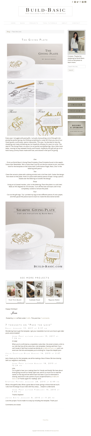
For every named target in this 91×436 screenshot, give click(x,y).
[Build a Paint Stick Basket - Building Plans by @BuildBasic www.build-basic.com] (15, 292)
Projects (34, 23)
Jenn (14, 318)
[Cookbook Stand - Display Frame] (34, 292)
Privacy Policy (45, 420)
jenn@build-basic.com (49, 348)
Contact (76, 23)
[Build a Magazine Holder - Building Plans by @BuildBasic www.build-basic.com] (54, 292)
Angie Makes (56, 430)
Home (13, 23)
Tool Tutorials (50, 23)
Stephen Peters (15, 382)
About (64, 23)
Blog (22, 23)
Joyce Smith (13, 398)
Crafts (28, 318)
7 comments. (45, 318)
